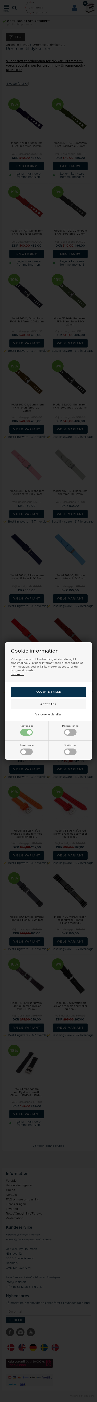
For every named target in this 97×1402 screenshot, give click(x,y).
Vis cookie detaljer (48, 714)
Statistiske (70, 745)
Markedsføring (70, 726)
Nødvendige (26, 726)
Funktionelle (27, 745)
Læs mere (17, 674)
